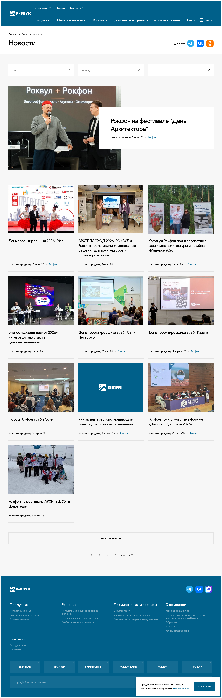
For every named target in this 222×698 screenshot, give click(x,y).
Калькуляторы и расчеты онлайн (131, 614)
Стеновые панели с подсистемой (80, 617)
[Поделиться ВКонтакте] (200, 43)
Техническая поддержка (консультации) (135, 619)
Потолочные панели (21, 610)
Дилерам (25, 666)
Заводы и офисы (19, 645)
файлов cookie (181, 688)
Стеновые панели (19, 619)
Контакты (75, 7)
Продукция (41, 20)
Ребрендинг (172, 622)
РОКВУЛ (162, 666)
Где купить (15, 649)
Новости (61, 7)
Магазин (59, 666)
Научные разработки (177, 630)
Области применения (71, 20)
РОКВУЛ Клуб (128, 666)
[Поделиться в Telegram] (190, 43)
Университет (94, 666)
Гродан (197, 666)
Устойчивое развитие (167, 20)
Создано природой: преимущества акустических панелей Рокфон (185, 616)
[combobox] (41, 70)
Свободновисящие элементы (26, 614)
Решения (98, 20)
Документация (121, 610)
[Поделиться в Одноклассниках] (210, 43)
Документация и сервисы (128, 20)
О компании (41, 7)
